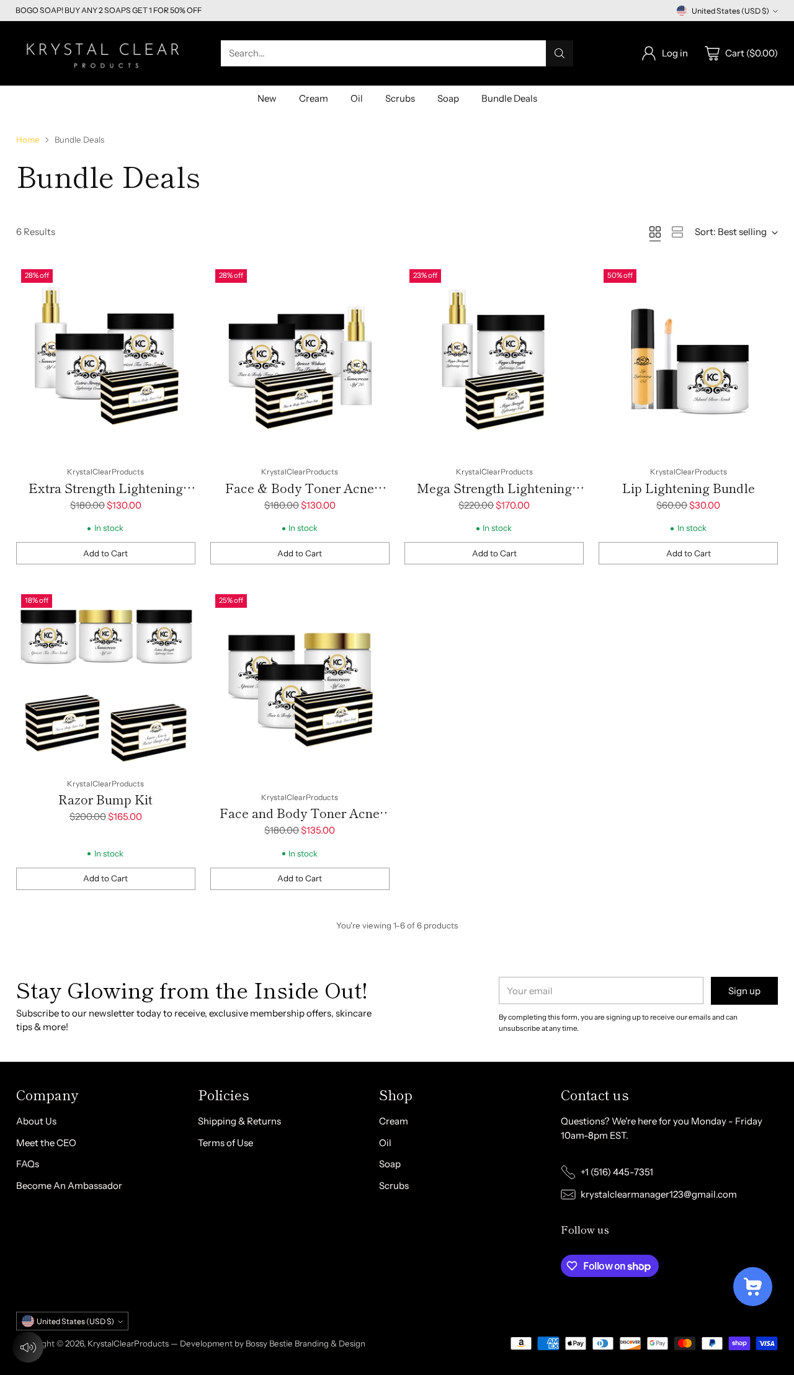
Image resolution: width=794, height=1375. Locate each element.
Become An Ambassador (69, 1185)
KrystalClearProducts (128, 1343)
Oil (385, 1143)
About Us (36, 1121)
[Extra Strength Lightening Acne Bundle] (105, 360)
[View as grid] (655, 232)
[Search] (559, 53)
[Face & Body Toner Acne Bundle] (300, 360)
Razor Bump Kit (105, 799)
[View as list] (677, 232)
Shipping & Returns (239, 1121)
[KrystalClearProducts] (106, 53)
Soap (390, 1164)
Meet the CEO (46, 1143)
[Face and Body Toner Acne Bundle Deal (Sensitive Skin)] (300, 685)
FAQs (27, 1164)
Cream (393, 1121)
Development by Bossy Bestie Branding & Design (272, 1343)
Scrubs (394, 1185)
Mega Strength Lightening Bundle (494, 497)
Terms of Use (225, 1143)
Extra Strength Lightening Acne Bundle (106, 497)
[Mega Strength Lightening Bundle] (494, 360)
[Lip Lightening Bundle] (688, 360)
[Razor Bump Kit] (105, 678)
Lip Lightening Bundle (688, 488)
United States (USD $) (730, 11)
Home (28, 140)
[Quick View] (179, 280)
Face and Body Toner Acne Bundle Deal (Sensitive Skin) (300, 822)
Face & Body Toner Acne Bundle (299, 497)
